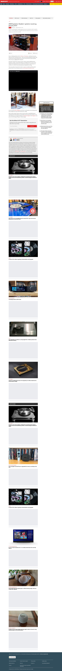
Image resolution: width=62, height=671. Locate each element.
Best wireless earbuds (46, 18)
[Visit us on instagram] (43, 1)
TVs (24, 4)
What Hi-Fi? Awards (57, 4)
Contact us (32, 663)
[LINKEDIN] (16, 140)
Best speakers (38, 18)
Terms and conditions (12, 661)
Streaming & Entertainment (38, 4)
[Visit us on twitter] (41, 1)
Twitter (22, 56)
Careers (10, 665)
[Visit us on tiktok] (47, 1)
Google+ (28, 115)
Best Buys (12, 4)
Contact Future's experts (24, 661)
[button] (60, 1)
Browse (45, 4)
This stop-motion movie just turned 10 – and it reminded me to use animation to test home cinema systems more (46, 133)
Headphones (20, 4)
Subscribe (52, 1)
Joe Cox (14, 27)
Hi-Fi (16, 4)
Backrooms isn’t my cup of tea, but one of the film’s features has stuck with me (46, 127)
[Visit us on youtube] (44, 1)
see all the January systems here (28, 68)
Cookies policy (44, 661)
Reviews (7, 4)
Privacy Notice (12, 129)
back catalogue (17, 110)
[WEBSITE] (17, 140)
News (4, 4)
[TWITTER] (14, 140)
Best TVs (31, 18)
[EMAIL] (19, 140)
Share (11, 53)
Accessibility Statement (46, 663)
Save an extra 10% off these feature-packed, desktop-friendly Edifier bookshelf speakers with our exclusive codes (46, 108)
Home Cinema (28, 4)
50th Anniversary (24, 18)
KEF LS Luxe (17, 18)
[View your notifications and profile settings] (59, 1)
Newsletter (35, 53)
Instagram (34, 115)
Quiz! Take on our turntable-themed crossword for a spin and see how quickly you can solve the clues (46, 122)
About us (21, 663)
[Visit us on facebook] (40, 1)
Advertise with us (12, 663)
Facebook (26, 56)
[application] (23, 80)
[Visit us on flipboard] (46, 1)
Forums (51, 4)
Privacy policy (33, 661)
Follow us (31, 53)
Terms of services (21, 128)
